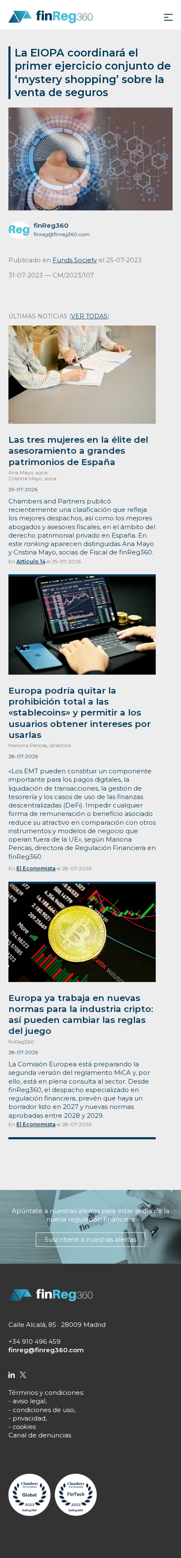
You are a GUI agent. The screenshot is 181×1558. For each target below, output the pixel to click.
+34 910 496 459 (34, 1341)
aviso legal (29, 1401)
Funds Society (75, 260)
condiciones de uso (43, 1410)
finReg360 (51, 225)
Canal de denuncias (39, 1435)
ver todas (89, 316)
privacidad (29, 1418)
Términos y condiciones (45, 1392)
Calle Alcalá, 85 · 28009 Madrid (57, 1325)
